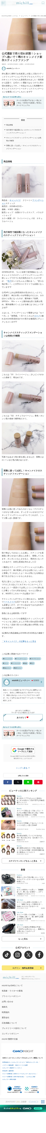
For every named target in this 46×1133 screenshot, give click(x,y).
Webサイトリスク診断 (21, 1065)
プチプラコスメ (35, 659)
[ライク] (43, 2)
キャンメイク (15, 200)
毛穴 (9, 281)
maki (43, 883)
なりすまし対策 (30, 1076)
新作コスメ (18, 668)
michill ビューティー (13, 68)
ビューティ (24, 16)
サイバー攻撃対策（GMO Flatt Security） (13, 1076)
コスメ (37, 316)
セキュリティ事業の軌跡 (9, 1079)
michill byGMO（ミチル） (10, 16)
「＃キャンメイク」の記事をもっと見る (19, 641)
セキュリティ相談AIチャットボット (12, 1068)
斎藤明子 (42, 841)
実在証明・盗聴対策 (8, 1070)
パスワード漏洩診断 (8, 1065)
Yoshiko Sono (40, 829)
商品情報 (9, 125)
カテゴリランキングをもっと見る (23, 861)
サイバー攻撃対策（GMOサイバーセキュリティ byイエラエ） (19, 1073)
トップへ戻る (22, 768)
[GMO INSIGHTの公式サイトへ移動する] (23, 1050)
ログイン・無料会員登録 (23, 968)
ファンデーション (21, 659)
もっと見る (23, 939)
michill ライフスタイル (38, 817)
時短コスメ (7, 668)
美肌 (25, 663)
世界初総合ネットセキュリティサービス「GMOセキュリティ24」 (20, 1062)
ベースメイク (9, 602)
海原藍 (43, 908)
